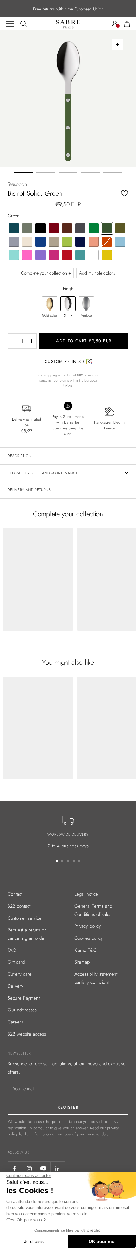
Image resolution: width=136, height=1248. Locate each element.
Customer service (24, 918)
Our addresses (22, 1009)
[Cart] (127, 24)
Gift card (16, 961)
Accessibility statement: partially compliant (96, 978)
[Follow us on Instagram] (29, 1168)
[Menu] (10, 24)
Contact (15, 894)
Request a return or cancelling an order (27, 934)
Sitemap (82, 961)
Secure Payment (24, 998)
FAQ (12, 950)
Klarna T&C (85, 950)
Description (20, 455)
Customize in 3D (65, 361)
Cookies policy (88, 938)
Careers (15, 1021)
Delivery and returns (29, 489)
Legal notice (86, 894)
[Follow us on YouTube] (43, 1168)
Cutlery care (20, 973)
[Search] (23, 24)
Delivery (15, 986)
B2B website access (27, 1033)
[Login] (115, 24)
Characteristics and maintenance (43, 472)
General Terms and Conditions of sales (93, 910)
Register (68, 1107)
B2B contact (19, 906)
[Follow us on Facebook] (15, 1168)
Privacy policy (87, 926)
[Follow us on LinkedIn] (57, 1168)
